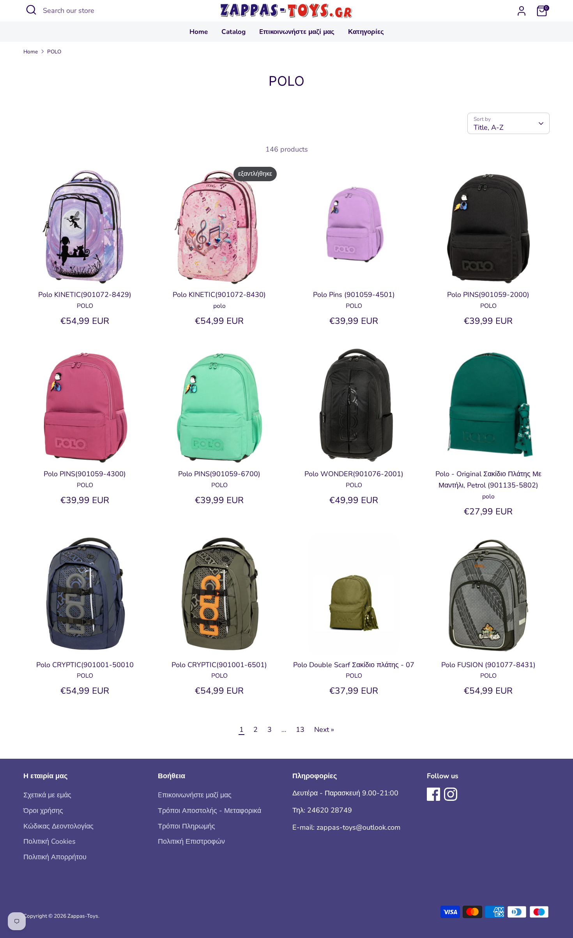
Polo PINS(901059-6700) (219, 474)
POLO (54, 51)
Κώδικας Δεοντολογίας (58, 826)
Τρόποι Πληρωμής (186, 826)
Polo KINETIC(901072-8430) (219, 294)
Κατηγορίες (366, 31)
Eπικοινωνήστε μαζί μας (296, 31)
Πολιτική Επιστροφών (191, 841)
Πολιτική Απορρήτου (55, 857)
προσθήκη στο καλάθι (85, 272)
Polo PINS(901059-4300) (85, 474)
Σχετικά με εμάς (47, 795)
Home (198, 31)
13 (300, 729)
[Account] (521, 11)
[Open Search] (31, 10)
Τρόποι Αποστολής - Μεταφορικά (209, 810)
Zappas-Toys (82, 916)
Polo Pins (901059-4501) (354, 294)
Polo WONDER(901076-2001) (353, 474)
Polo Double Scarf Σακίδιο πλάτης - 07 (353, 664)
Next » (324, 729)
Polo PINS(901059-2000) (488, 294)
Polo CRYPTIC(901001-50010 (85, 664)
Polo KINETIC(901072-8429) (84, 294)
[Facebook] (433, 794)
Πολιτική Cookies (49, 841)
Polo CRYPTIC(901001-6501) (219, 664)
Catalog (233, 31)
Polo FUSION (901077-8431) (488, 664)
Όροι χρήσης (43, 810)
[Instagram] (450, 794)
